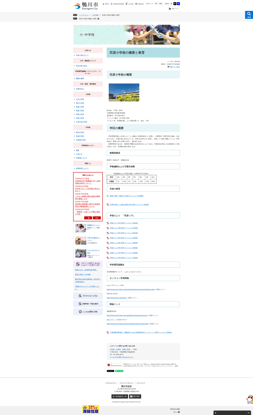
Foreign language (118, 3)
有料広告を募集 (175, 409)
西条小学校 (80, 110)
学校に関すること (82, 55)
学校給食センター (88, 145)
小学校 (88, 94)
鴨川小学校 (80, 103)
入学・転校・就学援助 (88, 84)
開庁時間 (136, 396)
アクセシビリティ (111, 383)
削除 (98, 19)
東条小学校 (80, 107)
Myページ (175, 8)
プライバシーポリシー (127, 383)
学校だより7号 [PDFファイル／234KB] (124, 253)
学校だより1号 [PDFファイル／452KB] (124, 223)
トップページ (84, 15)
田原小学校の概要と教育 (87, 19)
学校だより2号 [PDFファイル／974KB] (124, 228)
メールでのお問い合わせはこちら (121, 357)
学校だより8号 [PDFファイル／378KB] (124, 258)
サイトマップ (141, 383)
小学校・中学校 (115, 349)
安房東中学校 (81, 140)
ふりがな (131, 3)
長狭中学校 (80, 136)
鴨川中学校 (80, 132)
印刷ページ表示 (174, 67)
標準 (156, 3)
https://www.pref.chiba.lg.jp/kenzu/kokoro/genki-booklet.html (127, 324)
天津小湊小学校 (81, 122)
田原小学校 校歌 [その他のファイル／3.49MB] (126, 196)
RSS (96, 218)
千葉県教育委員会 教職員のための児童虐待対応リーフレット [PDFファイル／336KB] (141, 332)
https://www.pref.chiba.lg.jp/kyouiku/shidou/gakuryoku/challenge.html (131, 289)
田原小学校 (126, 349)
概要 (77, 150)
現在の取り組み (81, 66)
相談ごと (88, 163)
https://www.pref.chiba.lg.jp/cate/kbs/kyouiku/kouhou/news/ (127, 315)
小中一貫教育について (88, 61)
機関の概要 (80, 78)
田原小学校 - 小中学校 (83, 274)
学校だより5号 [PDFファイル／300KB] (124, 243)
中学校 (88, 127)
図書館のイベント (93, 225)
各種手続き (80, 89)
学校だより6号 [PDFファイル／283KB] (124, 248)
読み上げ (141, 3)
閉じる (176, 412)
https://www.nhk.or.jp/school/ (116, 298)
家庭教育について (82, 168)
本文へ (107, 3)
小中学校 (95, 15)
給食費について (81, 158)
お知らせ (88, 50)
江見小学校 (80, 99)
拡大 (161, 3)
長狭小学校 (80, 118)
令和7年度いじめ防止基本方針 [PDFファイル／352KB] (129, 204)
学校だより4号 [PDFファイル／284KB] (124, 238)
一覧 (88, 218)
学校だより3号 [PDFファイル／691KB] (124, 233)
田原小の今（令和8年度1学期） (86, 270)
